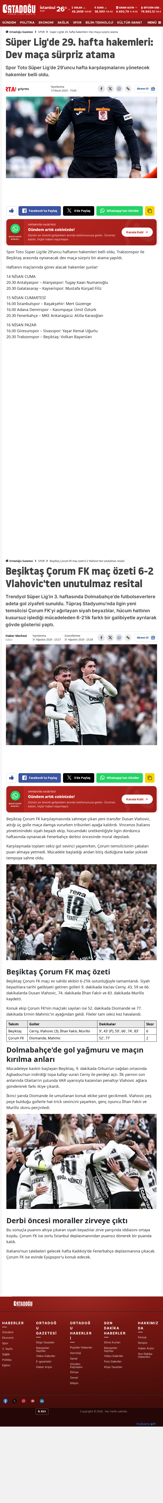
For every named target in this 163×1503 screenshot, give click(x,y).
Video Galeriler (45, 1355)
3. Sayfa (7, 1348)
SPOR (77, 22)
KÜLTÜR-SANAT (129, 22)
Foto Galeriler (113, 1361)
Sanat (73, 1358)
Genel (74, 1377)
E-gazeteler (44, 1361)
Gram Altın (126, 7)
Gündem (7, 1332)
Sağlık (6, 1354)
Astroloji (75, 1352)
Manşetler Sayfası (42, 1349)
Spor (5, 1343)
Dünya (74, 1372)
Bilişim (74, 1383)
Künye (142, 1337)
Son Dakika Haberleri (145, 1355)
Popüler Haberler (81, 1347)
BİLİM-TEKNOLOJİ (99, 22)
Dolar (78, 7)
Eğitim (6, 1365)
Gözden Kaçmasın (76, 1365)
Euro (100, 7)
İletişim (142, 1342)
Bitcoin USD (151, 7)
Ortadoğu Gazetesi (21, 32)
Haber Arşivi (44, 1366)
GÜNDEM (9, 22)
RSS (43, 1411)
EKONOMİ (46, 22)
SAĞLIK (63, 22)
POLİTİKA (27, 22)
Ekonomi (7, 1337)
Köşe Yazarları (45, 1342)
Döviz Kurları (112, 1342)
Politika (6, 1359)
